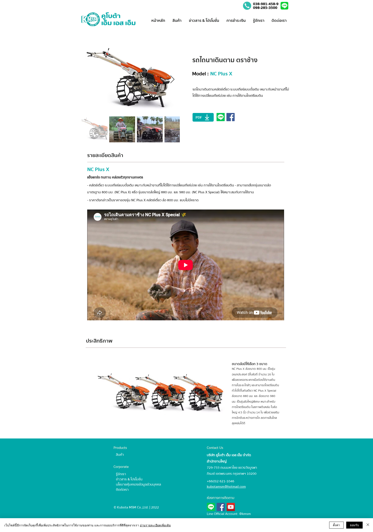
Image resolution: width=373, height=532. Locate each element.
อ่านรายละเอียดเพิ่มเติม (155, 525)
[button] (284, 6)
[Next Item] (172, 79)
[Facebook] (221, 507)
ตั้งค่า (336, 525)
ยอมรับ (354, 525)
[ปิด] (367, 525)
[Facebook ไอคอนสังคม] (230, 117)
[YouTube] (231, 507)
